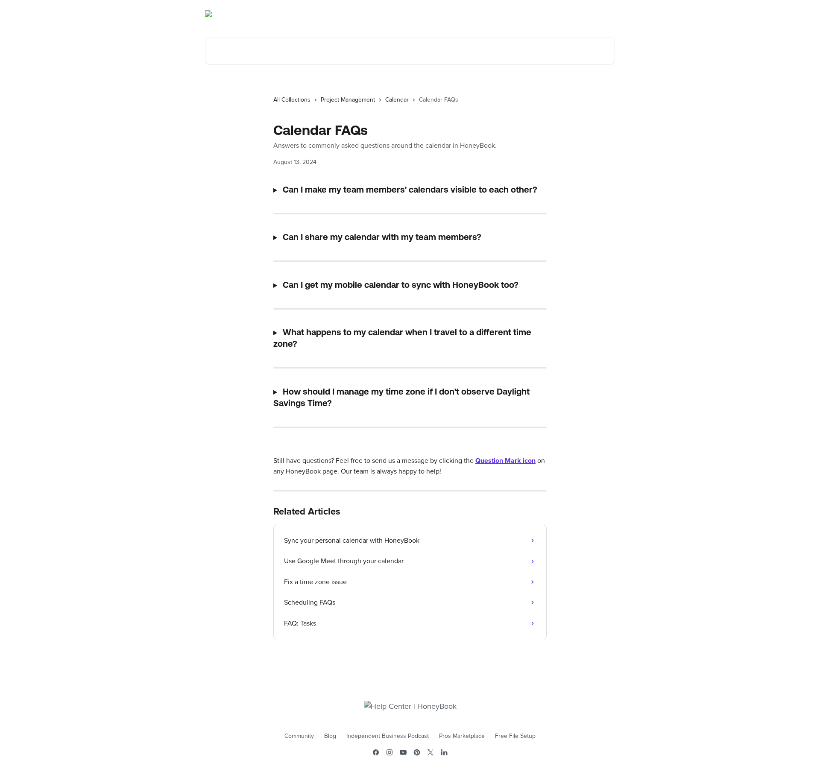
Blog (330, 736)
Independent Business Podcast (387, 736)
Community (299, 736)
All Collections (291, 100)
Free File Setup (515, 736)
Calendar (397, 100)
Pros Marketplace (462, 736)
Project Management (348, 100)
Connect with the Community (569, 14)
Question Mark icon (505, 460)
